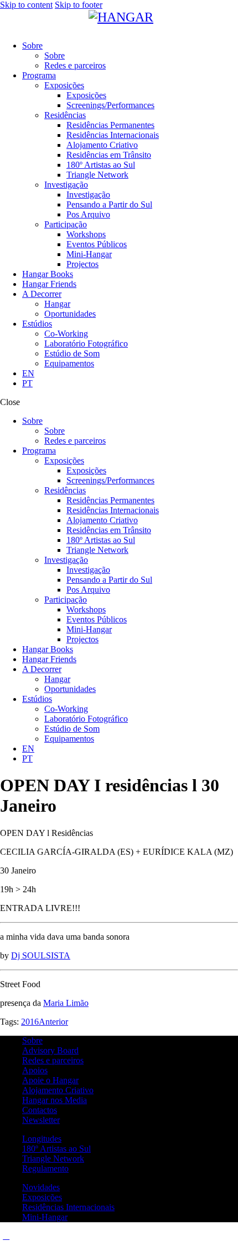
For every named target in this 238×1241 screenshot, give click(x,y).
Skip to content (26, 4)
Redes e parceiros (53, 1060)
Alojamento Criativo (58, 1090)
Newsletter (41, 1120)
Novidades (41, 1187)
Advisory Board (50, 1050)
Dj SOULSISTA (40, 955)
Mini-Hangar (45, 1217)
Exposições (42, 1197)
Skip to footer (78, 4)
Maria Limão (66, 1003)
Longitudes (41, 1138)
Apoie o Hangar (50, 1080)
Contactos (39, 1110)
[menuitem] (130, 374)
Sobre (32, 1040)
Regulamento (45, 1168)
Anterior (53, 1021)
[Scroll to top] (6, 1235)
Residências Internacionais (68, 1207)
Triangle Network (53, 1158)
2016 (30, 1021)
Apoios (35, 1070)
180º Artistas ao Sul (56, 1148)
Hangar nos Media (54, 1100)
